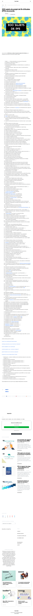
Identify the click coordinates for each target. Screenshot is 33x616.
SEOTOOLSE (19, 543)
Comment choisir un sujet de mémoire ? (23, 481)
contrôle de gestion (13, 197)
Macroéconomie (5, 590)
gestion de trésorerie (19, 84)
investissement (25, 101)
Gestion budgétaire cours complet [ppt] (8, 346)
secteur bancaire (18, 330)
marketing (15, 316)
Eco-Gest (16, 1)
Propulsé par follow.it (16, 430)
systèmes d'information (15, 321)
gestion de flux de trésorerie (20, 83)
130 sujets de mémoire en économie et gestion (24, 453)
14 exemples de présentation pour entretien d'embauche (24, 583)
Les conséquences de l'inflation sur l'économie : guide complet (8, 583)
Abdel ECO (6, 13)
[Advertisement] (16, 45)
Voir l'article (19, 450)
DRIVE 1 (6, 389)
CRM (21, 316)
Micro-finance (8, 213)
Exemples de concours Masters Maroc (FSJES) (9, 354)
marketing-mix (11, 299)
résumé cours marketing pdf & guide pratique (9, 341)
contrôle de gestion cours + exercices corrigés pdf (10, 349)
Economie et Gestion (19, 612)
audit (24, 287)
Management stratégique (9, 325)
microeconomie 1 (21, 590)
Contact (18, 531)
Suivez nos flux (16, 613)
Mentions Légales (20, 533)
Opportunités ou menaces (17, 90)
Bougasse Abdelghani (20, 442)
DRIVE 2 (7, 391)
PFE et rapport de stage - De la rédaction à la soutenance (24, 468)
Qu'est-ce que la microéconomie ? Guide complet (23, 602)
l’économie (17, 107)
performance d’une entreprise (23, 207)
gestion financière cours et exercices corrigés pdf (10, 351)
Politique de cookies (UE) (21, 535)
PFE (3, 440)
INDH (10, 270)
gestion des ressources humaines (25, 263)
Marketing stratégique (9, 192)
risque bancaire (12, 193)
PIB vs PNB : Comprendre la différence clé (8, 602)
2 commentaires (12, 14)
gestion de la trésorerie (10, 191)
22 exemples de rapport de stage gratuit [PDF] (24, 440)
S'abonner (16, 427)
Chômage (6, 242)
